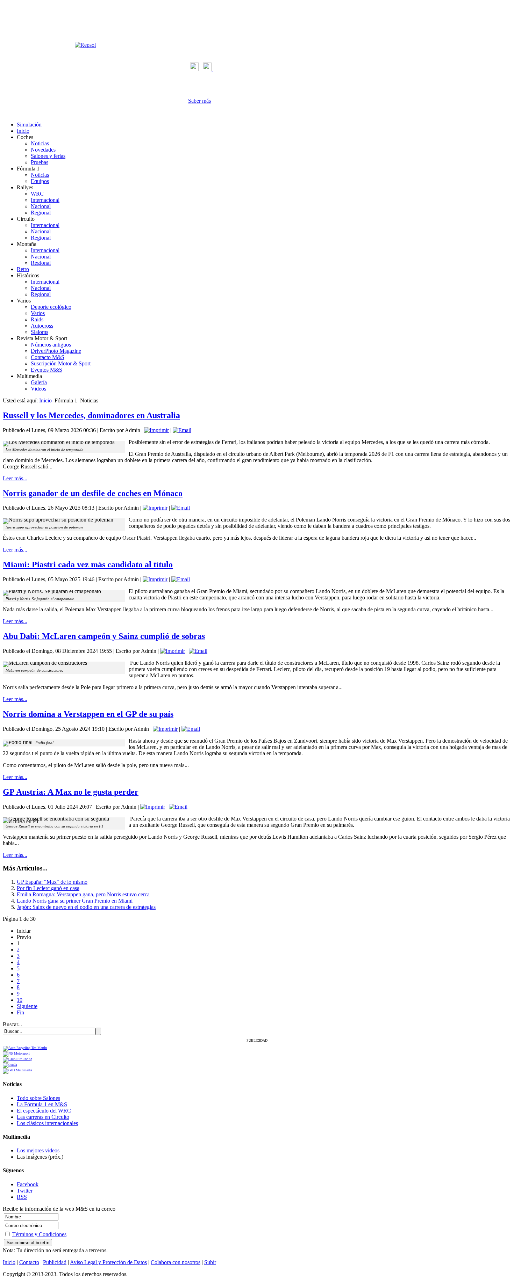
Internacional (45, 200)
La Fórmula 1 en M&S (42, 1104)
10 (19, 1000)
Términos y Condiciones (39, 1234)
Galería (39, 382)
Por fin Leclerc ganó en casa (48, 888)
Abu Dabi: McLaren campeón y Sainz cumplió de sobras (104, 636)
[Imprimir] (156, 430)
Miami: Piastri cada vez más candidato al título (88, 564)
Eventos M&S (46, 370)
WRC (37, 194)
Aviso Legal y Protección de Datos (108, 1262)
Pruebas (39, 162)
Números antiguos (51, 345)
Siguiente (27, 1006)
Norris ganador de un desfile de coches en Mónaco (93, 493)
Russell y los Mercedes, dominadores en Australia (91, 415)
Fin (20, 1012)
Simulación (29, 124)
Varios (38, 313)
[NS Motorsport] (16, 1053)
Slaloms (39, 332)
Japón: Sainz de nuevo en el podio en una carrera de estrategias (86, 907)
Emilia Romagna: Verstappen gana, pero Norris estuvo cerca (83, 894)
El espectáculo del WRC (44, 1111)
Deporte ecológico (51, 307)
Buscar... (12, 1024)
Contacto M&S (47, 357)
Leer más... (15, 478)
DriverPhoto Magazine (56, 351)
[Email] (182, 430)
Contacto (29, 1262)
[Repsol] (85, 45)
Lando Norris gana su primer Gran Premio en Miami (75, 901)
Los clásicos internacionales (47, 1123)
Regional (41, 213)
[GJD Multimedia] (17, 1070)
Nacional (41, 206)
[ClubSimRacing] (17, 1059)
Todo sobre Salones (38, 1098)
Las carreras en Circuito (43, 1117)
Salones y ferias (48, 156)
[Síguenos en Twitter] (208, 69)
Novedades (43, 150)
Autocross (42, 326)
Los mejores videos (38, 1150)
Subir (210, 1262)
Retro (23, 269)
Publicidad (54, 1262)
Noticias (40, 143)
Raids (37, 319)
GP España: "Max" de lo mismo (52, 882)
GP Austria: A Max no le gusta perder (70, 791)
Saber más (199, 101)
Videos (38, 389)
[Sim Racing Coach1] (10, 1064)
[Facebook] (194, 69)
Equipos (40, 181)
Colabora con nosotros (175, 1262)
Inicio (23, 131)
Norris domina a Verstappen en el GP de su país (88, 714)
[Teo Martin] (25, 1048)
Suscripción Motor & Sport (61, 363)
